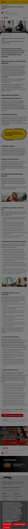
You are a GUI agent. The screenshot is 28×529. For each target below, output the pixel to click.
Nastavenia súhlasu (7, 524)
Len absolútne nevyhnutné (19, 524)
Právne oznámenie (8, 521)
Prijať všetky (6, 527)
